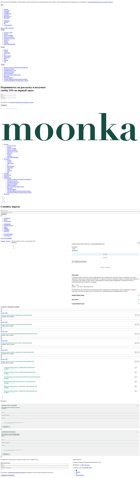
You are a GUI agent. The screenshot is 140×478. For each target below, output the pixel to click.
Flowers (6, 50)
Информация (7, 16)
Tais (5, 61)
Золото (6, 41)
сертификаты (7, 13)
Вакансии (6, 76)
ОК (2, 5)
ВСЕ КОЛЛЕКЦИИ (6, 238)
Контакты (6, 18)
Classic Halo (7, 53)
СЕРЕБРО (7, 230)
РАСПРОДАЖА (8, 225)
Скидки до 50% (8, 32)
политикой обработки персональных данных (100, 2)
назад (2, 29)
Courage (6, 60)
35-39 (105, 257)
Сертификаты (8, 235)
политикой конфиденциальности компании (15, 422)
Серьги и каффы (8, 35)
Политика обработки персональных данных (16, 80)
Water (5, 58)
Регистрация (7, 221)
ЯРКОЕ (6, 228)
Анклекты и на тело (9, 38)
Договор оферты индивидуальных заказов (15, 79)
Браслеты (6, 40)
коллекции (7, 10)
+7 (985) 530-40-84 (85, 465)
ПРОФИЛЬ (7, 218)
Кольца (6, 34)
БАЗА (5, 227)
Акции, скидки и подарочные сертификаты (16, 67)
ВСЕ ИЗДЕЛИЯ (8, 234)
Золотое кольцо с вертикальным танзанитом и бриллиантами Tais (19, 333)
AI (4, 54)
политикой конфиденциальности (17, 472)
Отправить (6, 426)
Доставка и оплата (9, 69)
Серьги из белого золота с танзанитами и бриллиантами (16, 315)
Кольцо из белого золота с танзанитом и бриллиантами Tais (17, 352)
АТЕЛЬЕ (6, 12)
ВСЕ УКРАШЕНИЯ (9, 44)
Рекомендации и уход (10, 70)
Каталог (6, 9)
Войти (5, 220)
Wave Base (7, 57)
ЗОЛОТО (6, 231)
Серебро (6, 42)
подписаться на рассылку (7, 475)
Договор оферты (8, 77)
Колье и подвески (9, 37)
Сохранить (3, 214)
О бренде (6, 15)
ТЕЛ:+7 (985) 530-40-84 (7, 28)
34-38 (105, 254)
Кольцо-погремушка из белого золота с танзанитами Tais (16, 342)
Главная (3, 241)
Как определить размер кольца (12, 74)
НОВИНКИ (7, 224)
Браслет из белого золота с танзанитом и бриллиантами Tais (17, 361)
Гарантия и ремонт (9, 72)
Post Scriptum (7, 56)
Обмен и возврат (8, 73)
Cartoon (6, 51)
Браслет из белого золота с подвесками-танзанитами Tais (16, 324)
